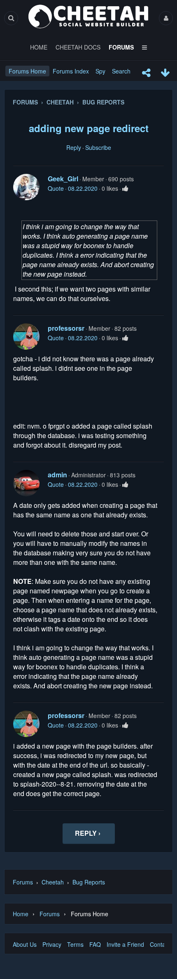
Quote (56, 188)
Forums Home (27, 71)
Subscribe (98, 147)
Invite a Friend (125, 944)
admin (57, 474)
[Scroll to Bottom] (165, 73)
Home (20, 914)
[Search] (11, 18)
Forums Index (71, 71)
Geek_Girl (63, 178)
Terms (75, 944)
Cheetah (53, 882)
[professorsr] (26, 336)
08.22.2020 (83, 188)
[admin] (26, 483)
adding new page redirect (89, 128)
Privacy (51, 944)
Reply (73, 147)
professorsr (66, 328)
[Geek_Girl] (26, 187)
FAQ (95, 944)
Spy (100, 71)
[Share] (146, 73)
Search (121, 71)
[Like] (125, 188)
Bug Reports (88, 882)
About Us (25, 944)
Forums (23, 882)
